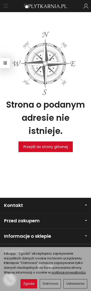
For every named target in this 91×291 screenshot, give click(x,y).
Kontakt (13, 205)
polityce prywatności (69, 272)
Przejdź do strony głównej (46, 146)
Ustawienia (75, 283)
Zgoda (28, 283)
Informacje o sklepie (27, 236)
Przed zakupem (22, 220)
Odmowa (50, 283)
